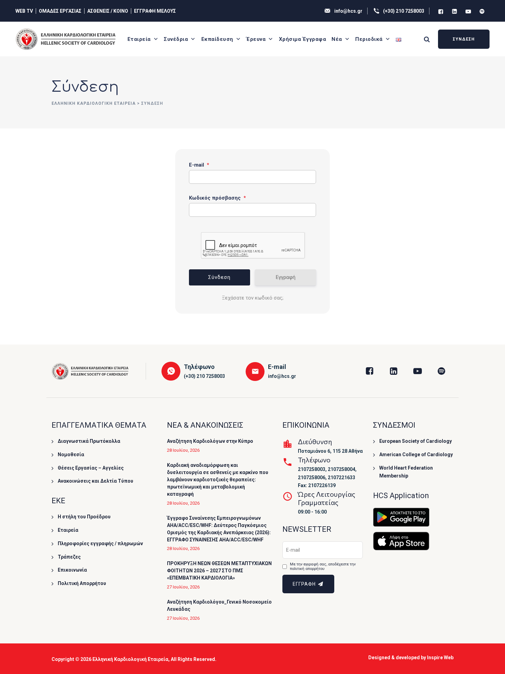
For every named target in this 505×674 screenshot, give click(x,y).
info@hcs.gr (348, 11)
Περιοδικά (369, 39)
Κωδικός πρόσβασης (217, 198)
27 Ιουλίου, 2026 (183, 586)
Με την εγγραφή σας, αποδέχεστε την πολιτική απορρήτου (323, 566)
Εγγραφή (285, 277)
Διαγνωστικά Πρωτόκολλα (89, 441)
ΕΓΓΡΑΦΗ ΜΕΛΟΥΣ (155, 11)
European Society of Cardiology (415, 441)
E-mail (199, 165)
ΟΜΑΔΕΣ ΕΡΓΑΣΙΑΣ (60, 11)
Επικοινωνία (72, 570)
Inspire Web (440, 657)
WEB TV (24, 11)
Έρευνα (256, 39)
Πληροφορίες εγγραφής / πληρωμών (100, 543)
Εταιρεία (139, 39)
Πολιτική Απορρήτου (82, 583)
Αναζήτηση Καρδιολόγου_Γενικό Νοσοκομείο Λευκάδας (219, 605)
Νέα (337, 39)
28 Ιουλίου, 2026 (183, 450)
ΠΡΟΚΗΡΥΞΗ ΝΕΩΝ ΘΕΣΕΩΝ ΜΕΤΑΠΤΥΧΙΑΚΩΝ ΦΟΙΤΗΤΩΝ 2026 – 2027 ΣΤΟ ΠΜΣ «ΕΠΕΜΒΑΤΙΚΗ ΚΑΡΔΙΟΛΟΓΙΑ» (219, 571)
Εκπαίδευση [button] (217, 39)
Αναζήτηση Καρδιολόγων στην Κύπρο (210, 441)
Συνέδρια (176, 39)
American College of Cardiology (416, 454)
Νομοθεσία (71, 454)
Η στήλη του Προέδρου (84, 516)
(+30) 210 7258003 (403, 11)
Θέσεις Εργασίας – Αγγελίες (91, 468)
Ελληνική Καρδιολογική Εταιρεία (130, 659)
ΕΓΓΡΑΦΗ (305, 584)
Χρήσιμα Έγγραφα (302, 39)
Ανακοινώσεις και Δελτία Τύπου (95, 481)
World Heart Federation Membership (406, 472)
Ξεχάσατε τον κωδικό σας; (252, 298)
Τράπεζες (69, 557)
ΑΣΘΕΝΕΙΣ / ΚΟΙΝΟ (107, 11)
